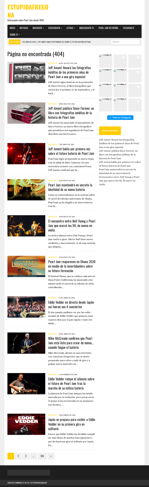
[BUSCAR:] (125, 41)
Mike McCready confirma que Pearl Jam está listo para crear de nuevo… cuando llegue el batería (71, 343)
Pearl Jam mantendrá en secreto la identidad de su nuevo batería (70, 187)
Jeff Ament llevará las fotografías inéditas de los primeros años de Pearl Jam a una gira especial (69, 72)
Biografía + (38, 28)
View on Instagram (121, 117)
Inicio (12, 28)
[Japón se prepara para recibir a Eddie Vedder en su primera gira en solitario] (26, 433)
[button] (105, 61)
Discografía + (55, 28)
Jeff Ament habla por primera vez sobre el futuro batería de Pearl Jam (71, 151)
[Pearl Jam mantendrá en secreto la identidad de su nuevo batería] (26, 198)
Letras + (70, 28)
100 (42, 456)
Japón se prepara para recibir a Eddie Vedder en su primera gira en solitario (71, 424)
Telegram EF (128, 28)
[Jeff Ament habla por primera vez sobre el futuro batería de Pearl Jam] (26, 162)
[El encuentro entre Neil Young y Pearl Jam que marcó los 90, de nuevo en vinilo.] (26, 234)
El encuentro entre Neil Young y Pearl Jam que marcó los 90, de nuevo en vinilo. (71, 225)
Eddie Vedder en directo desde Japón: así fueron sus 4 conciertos (71, 304)
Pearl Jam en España (108, 28)
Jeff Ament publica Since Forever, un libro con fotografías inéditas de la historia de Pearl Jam (71, 112)
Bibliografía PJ (86, 28)
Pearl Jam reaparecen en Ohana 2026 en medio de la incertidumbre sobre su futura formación (72, 266)
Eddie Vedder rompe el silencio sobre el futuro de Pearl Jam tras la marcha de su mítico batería (71, 383)
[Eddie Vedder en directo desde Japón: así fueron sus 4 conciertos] (26, 315)
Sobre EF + (15, 34)
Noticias (24, 28)
